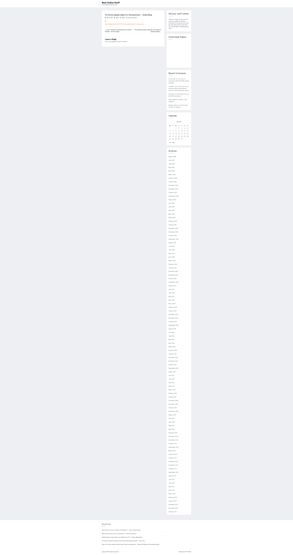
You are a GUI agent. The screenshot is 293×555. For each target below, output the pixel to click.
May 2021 (172, 382)
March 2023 (172, 303)
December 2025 (173, 185)
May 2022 (172, 339)
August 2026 (172, 156)
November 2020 (173, 404)
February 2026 (173, 178)
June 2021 (172, 379)
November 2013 (173, 465)
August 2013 (172, 476)
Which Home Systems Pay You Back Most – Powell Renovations (119, 533)
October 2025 (173, 192)
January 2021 (173, 397)
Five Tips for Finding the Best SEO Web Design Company (179, 81)
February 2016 (173, 433)
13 (170, 133)
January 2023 (173, 311)
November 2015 (173, 440)
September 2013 (174, 472)
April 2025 (172, 214)
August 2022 (172, 329)
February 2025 (173, 221)
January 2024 (173, 268)
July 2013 (172, 479)
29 (176, 139)
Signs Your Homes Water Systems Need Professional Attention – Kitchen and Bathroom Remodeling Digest (130, 544)
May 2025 (172, 210)
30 (179, 139)
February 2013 (173, 497)
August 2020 (172, 415)
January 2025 (173, 225)
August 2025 (172, 199)
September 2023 (174, 282)
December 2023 (173, 271)
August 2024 (172, 242)
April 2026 (172, 171)
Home (123, 17)
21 (173, 136)
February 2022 (173, 350)
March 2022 (172, 346)
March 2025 (172, 217)
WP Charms (188, 551)
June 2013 (172, 483)
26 (187, 136)
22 (176, 136)
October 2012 (173, 511)
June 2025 (172, 207)
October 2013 (173, 468)
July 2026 (172, 160)
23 (179, 136)
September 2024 (174, 239)
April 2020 (172, 429)
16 (179, 133)
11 (184, 131)
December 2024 (173, 228)
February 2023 (173, 307)
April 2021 (172, 386)
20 (170, 136)
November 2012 (173, 508)
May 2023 (172, 296)
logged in (114, 41)
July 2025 (172, 203)
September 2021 (174, 368)
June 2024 (172, 250)
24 (182, 136)
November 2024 (173, 232)
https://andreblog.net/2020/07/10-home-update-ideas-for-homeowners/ (124, 24)
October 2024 (173, 235)
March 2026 (172, 174)
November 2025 (173, 189)
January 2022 (173, 354)
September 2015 (174, 447)
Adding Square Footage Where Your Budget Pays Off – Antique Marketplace (122, 537)
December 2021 (173, 357)
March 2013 (172, 494)
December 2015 (173, 436)
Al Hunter (171, 94)
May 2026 (172, 167)
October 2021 (173, 364)
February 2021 (173, 393)
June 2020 (172, 422)
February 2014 (173, 454)
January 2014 (173, 458)
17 (182, 133)
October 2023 (173, 278)
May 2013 (172, 486)
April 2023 (172, 300)
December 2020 (173, 400)
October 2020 (173, 407)
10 (182, 131)
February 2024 (173, 264)
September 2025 (174, 196)
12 (187, 131)
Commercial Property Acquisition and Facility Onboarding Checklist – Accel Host (123, 541)
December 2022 (173, 314)
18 (184, 133)
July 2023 (172, 289)
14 (173, 133)
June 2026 (172, 164)
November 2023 (173, 275)
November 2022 (173, 318)
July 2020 (172, 418)
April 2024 (172, 257)
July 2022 (172, 332)
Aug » (173, 142)
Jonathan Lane (173, 86)
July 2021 (172, 375)
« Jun (170, 142)
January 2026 (173, 181)
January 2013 (173, 501)
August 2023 (172, 286)
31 (182, 139)
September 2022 (174, 325)
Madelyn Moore (173, 105)
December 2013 (173, 461)
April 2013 (172, 490)
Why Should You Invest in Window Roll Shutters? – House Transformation (121, 530)
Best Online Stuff (111, 2)
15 (176, 133)
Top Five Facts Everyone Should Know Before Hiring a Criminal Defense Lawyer (179, 88)
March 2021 (172, 390)
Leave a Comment (132, 17)
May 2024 (172, 253)
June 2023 (172, 293)
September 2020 (174, 411)
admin (117, 17)
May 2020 (172, 425)
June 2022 (172, 336)
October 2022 (173, 321)
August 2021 (172, 372)
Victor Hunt (172, 79)
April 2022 (172, 343)
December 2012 (173, 504)
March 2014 (172, 451)
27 (170, 139)
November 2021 (173, 361)
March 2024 (172, 260)
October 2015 (173, 443)
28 (173, 139)
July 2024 (172, 246)
